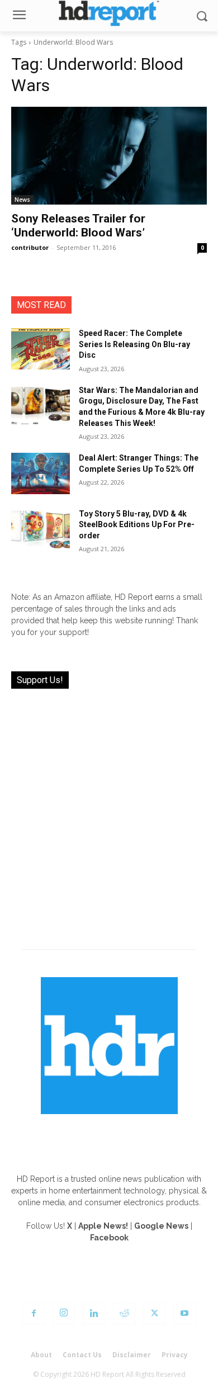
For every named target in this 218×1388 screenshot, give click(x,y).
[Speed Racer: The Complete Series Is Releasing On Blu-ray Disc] (40, 348)
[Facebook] (33, 1313)
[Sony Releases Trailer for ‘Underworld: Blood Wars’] (109, 156)
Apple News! (103, 1225)
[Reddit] (124, 1313)
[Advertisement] (109, 812)
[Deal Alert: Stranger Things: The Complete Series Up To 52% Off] (40, 473)
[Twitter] (154, 1313)
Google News (161, 1225)
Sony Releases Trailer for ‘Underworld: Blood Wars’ (78, 225)
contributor (30, 247)
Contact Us (82, 1354)
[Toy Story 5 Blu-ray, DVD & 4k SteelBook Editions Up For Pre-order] (40, 529)
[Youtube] (184, 1313)
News (22, 199)
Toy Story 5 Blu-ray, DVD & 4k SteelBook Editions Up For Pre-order (137, 524)
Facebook (109, 1237)
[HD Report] (109, 13)
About (41, 1354)
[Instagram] (64, 1313)
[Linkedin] (94, 1313)
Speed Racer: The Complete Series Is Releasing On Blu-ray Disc (134, 344)
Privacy (175, 1354)
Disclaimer (131, 1354)
